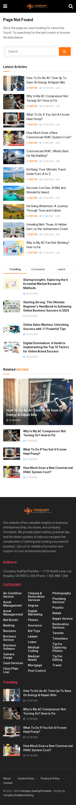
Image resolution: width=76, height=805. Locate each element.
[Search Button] (65, 51)
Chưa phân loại (10, 670)
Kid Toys (34, 631)
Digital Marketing (35, 612)
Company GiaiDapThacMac (36, 791)
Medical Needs (33, 658)
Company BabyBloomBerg (18, 795)
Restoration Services (60, 625)
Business (9, 631)
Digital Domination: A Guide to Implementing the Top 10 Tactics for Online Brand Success (46, 347)
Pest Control (37, 670)
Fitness (33, 620)
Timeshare (60, 638)
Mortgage (35, 665)
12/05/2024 (47, 234)
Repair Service (62, 618)
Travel (56, 665)
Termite (58, 633)
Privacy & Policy (50, 778)
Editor (33, 88)
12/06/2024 (47, 179)
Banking (9, 625)
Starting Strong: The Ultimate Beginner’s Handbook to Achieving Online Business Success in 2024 (47, 306)
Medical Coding (33, 649)
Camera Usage (8, 656)
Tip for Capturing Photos (59, 647)
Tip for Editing (57, 658)
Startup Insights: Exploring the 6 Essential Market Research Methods (45, 284)
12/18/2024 (47, 88)
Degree (33, 605)
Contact (8, 782)
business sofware (9, 647)
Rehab (56, 613)
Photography (61, 593)
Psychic (58, 607)
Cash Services (13, 663)
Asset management (12, 603)
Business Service (9, 638)
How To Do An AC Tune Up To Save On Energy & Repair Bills (34, 412)
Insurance (35, 625)
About (7, 778)
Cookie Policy (26, 778)
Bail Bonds (10, 620)
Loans (32, 642)
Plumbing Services (59, 600)
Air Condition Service (12, 595)
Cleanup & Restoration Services (36, 597)
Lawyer (33, 636)
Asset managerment (13, 612)
